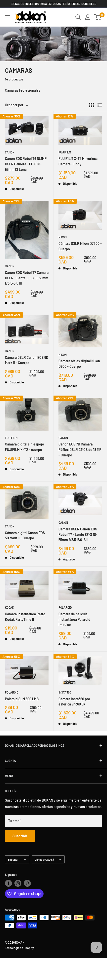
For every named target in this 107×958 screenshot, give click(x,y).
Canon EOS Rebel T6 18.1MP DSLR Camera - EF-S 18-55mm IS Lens (26, 163)
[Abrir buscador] (78, 17)
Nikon (62, 237)
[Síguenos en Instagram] (17, 883)
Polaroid (65, 607)
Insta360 (64, 692)
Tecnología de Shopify (19, 948)
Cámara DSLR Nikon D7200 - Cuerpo (80, 246)
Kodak (9, 607)
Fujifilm (64, 152)
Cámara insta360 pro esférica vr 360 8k (74, 701)
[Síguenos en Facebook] (8, 883)
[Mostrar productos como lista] (100, 105)
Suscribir (19, 836)
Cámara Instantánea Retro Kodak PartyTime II (25, 617)
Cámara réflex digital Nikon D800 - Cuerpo (79, 363)
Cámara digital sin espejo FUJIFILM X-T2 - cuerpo (24, 447)
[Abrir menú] (7, 17)
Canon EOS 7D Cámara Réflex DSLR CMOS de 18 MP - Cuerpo (79, 449)
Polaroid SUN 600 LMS (22, 699)
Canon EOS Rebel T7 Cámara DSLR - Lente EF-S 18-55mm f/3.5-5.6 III (27, 277)
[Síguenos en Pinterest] (27, 883)
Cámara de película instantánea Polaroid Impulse (74, 619)
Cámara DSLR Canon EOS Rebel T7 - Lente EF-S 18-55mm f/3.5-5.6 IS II (77, 534)
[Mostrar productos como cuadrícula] (91, 105)
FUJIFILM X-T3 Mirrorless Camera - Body (78, 161)
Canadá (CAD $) (44, 859)
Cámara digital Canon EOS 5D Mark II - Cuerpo (25, 535)
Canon (9, 152)
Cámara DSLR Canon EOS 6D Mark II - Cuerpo (26, 360)
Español (13, 859)
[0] (98, 17)
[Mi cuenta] (87, 17)
